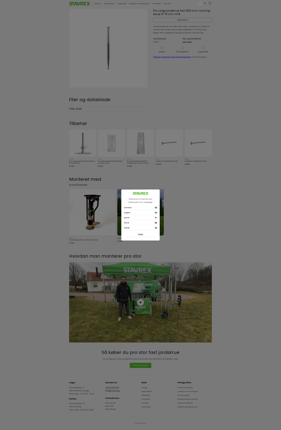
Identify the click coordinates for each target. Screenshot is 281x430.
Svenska (140, 207)
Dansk (140, 228)
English (140, 212)
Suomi (140, 218)
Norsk (140, 223)
